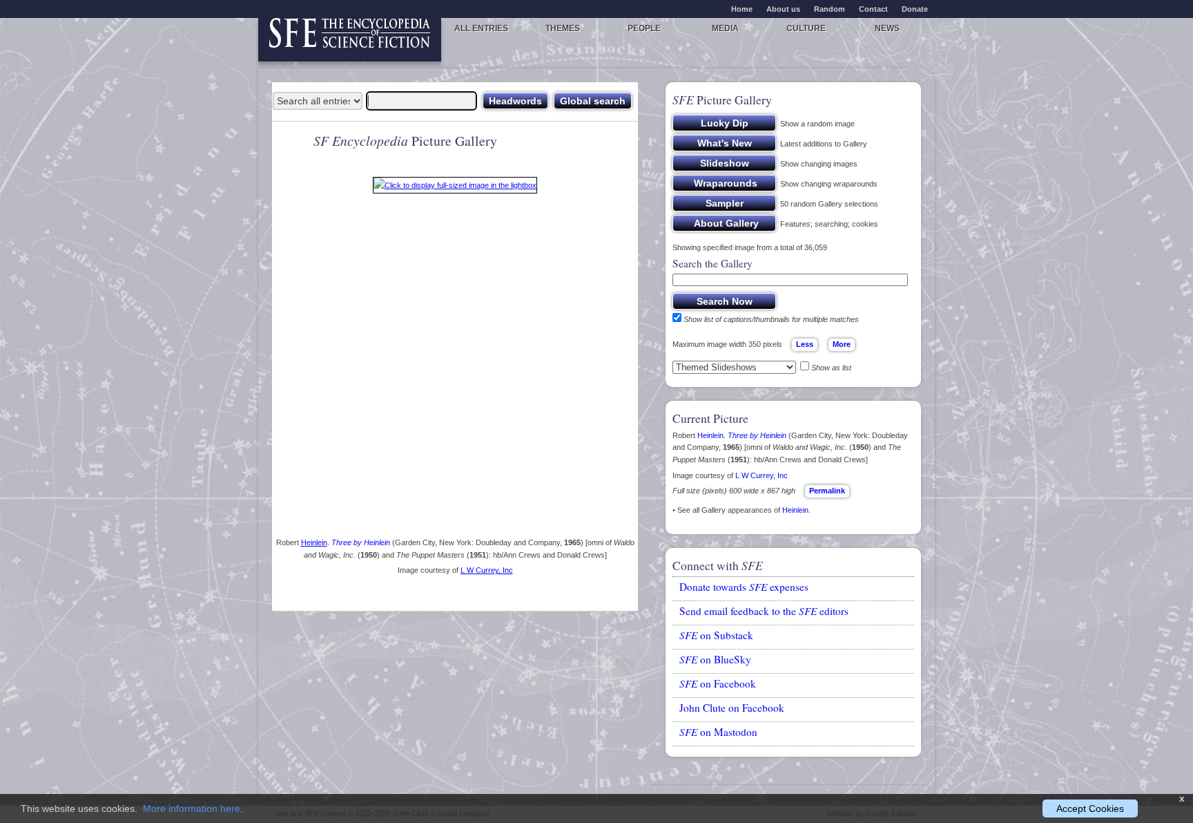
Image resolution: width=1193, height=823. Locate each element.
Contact (873, 9)
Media (725, 28)
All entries (481, 28)
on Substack (716, 635)
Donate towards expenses (743, 587)
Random (829, 9)
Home (742, 9)
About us (783, 9)
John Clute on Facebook (731, 708)
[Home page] (349, 40)
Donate (915, 9)
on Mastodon (718, 732)
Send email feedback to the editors (763, 611)
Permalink (827, 490)
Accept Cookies (1090, 808)
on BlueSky (715, 659)
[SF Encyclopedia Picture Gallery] (455, 188)
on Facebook (717, 683)
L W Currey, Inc (486, 570)
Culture (806, 28)
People (644, 28)
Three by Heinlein (360, 542)
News (887, 28)
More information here (191, 808)
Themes (562, 28)
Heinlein (314, 542)
